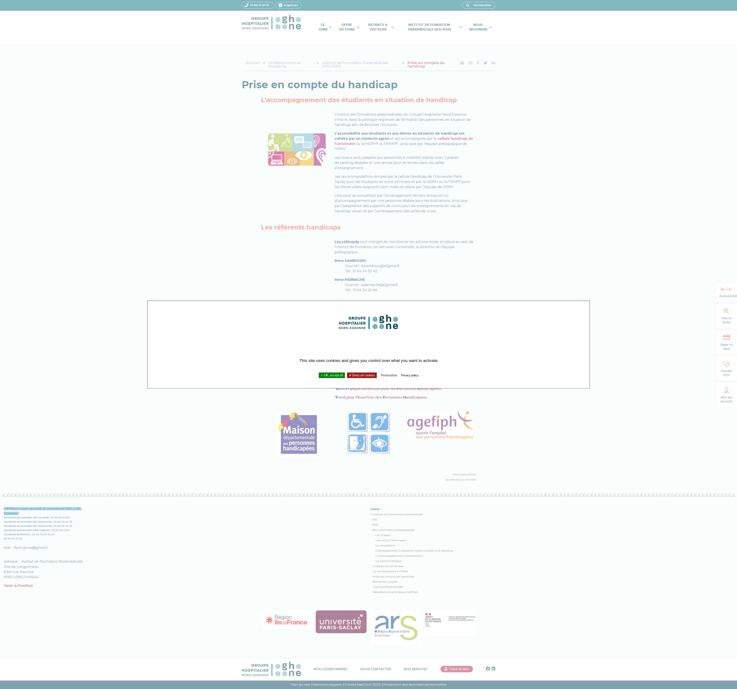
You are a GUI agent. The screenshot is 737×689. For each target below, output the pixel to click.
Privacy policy (410, 375)
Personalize (389, 375)
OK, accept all (333, 375)
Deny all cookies (363, 375)
